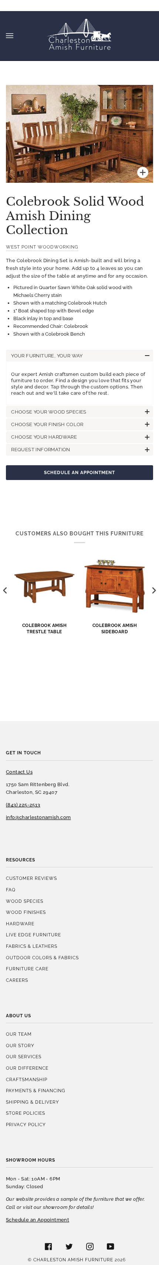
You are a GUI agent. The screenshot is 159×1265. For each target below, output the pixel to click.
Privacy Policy (26, 1124)
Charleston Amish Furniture (73, 1259)
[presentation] (5, 590)
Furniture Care (27, 968)
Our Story (20, 1045)
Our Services (23, 1056)
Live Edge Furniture (33, 934)
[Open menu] (17, 36)
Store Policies (25, 1113)
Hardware (20, 923)
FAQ (11, 889)
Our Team (19, 1034)
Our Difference (27, 1068)
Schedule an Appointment (79, 472)
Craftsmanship (26, 1079)
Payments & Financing (35, 1090)
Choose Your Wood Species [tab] (49, 412)
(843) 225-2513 (23, 805)
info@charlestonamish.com (38, 817)
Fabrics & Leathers (31, 946)
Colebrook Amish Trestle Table (44, 628)
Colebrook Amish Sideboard (114, 628)
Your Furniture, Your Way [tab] (47, 356)
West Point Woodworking (42, 247)
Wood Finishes (26, 912)
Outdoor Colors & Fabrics (42, 957)
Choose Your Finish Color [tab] (47, 424)
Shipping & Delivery (32, 1102)
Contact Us (19, 772)
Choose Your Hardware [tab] (44, 437)
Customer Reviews (31, 878)
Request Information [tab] (40, 449)
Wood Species (24, 901)
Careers (17, 980)
